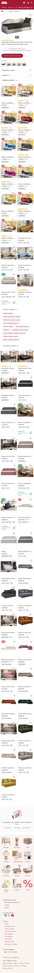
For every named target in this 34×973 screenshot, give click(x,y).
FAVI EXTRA (8, 939)
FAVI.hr (27, 963)
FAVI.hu (21, 963)
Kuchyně (28, 861)
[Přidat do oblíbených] (31, 220)
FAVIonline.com (7, 957)
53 (32, 15)
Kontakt (7, 905)
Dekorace (11, 7)
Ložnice (27, 875)
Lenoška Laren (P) (7, 605)
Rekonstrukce (18, 861)
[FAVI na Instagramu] (9, 915)
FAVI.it (5, 966)
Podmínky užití (9, 941)
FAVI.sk (5, 963)
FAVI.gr (5, 968)
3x (27, 100)
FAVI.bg (23, 966)
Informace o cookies (11, 944)
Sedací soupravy (14, 11)
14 (31, 350)
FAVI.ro (16, 963)
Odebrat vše (7, 827)
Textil (27, 847)
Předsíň (17, 890)
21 (14, 166)
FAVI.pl (10, 963)
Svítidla (6, 861)
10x (12, 40)
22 (14, 85)
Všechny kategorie (24, 7)
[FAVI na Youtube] (12, 915)
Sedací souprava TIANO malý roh (11, 517)
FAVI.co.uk (17, 966)
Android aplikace (12, 952)
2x (10, 181)
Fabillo (3, 551)
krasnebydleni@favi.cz (13, 902)
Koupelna (6, 875)
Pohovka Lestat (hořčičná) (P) (10, 795)
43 (14, 112)
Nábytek (4, 7)
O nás (6, 923)
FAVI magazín (9, 934)
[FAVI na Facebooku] (5, 915)
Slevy (27, 890)
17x (10, 127)
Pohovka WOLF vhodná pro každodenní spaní (15, 292)
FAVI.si (10, 968)
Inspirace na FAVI (10, 931)
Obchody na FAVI (10, 926)
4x (10, 366)
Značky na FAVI (9, 929)
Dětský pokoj (6, 890)
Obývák (17, 875)
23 (31, 85)
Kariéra (7, 907)
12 (14, 350)
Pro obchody (8, 936)
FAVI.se (10, 966)
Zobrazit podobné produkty (12, 56)
